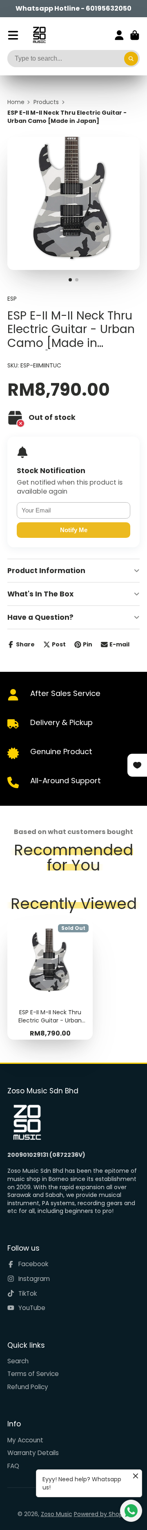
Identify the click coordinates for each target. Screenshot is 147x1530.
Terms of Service (33, 1373)
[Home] (39, 35)
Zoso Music (56, 1514)
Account (119, 35)
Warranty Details (33, 1452)
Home (15, 102)
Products (46, 102)
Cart (135, 35)
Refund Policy (27, 1387)
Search (18, 1361)
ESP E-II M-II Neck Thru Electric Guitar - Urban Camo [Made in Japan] (50, 980)
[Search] (131, 59)
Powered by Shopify (102, 1514)
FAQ (13, 1466)
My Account (25, 1440)
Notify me (73, 529)
